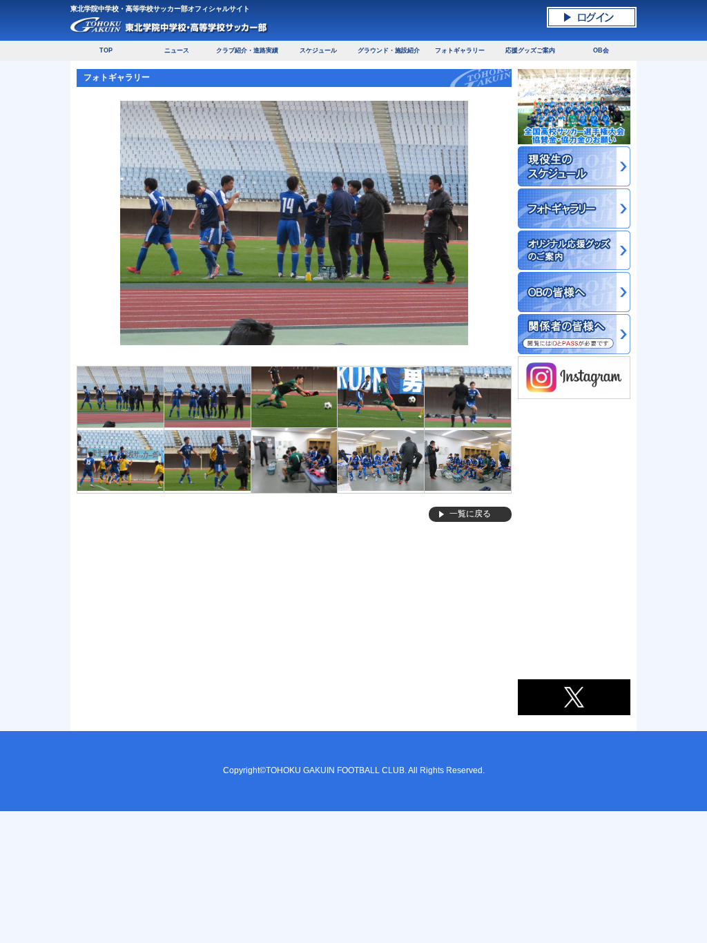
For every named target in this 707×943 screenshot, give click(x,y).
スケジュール (318, 50)
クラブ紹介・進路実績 (247, 50)
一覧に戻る (470, 513)
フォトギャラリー (460, 50)
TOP (106, 50)
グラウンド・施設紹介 (389, 50)
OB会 (601, 50)
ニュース (176, 50)
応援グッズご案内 (530, 50)
